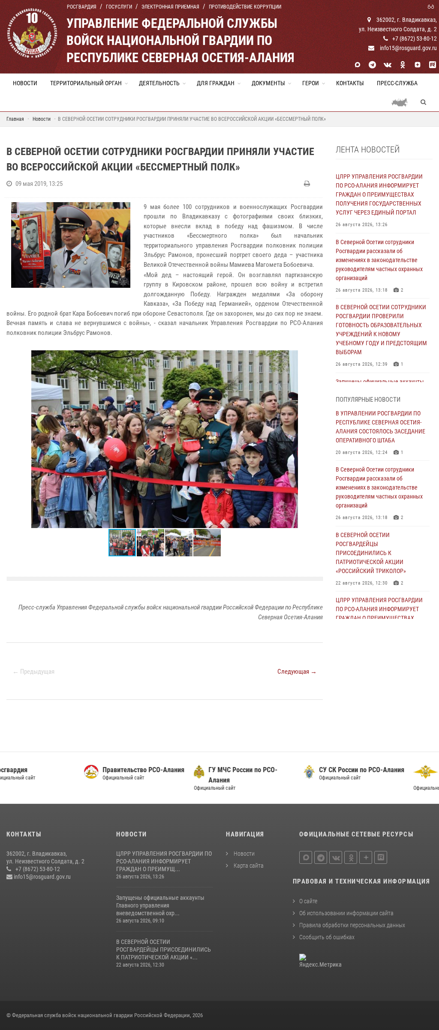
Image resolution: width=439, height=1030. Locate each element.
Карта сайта (248, 865)
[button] (315, 358)
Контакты (350, 83)
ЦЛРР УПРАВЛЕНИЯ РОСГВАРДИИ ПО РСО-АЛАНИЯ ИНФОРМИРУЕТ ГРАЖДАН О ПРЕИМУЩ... (164, 861)
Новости (25, 83)
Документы (268, 83)
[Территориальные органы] (402, 102)
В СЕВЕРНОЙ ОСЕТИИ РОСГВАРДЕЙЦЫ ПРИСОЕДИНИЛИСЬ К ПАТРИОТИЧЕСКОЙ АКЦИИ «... (163, 949)
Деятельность (159, 83)
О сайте (308, 901)
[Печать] (308, 184)
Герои (310, 83)
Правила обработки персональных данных (352, 925)
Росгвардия (81, 7)
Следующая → (297, 671)
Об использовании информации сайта (346, 913)
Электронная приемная (170, 7)
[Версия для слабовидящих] (432, 6)
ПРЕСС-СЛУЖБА (397, 83)
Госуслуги (119, 7)
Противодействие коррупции (245, 7)
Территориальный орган (86, 83)
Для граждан (216, 83)
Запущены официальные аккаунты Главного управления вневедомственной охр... (160, 905)
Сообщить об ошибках (327, 937)
